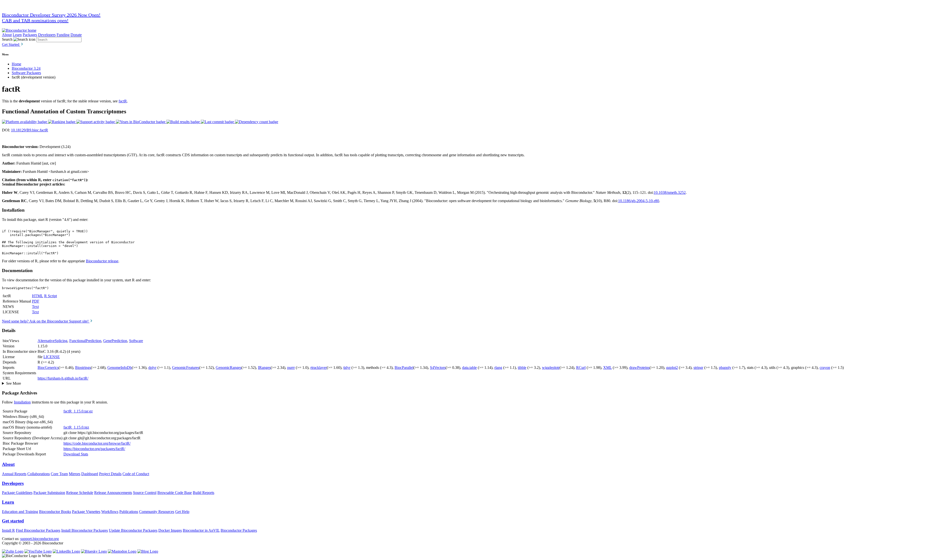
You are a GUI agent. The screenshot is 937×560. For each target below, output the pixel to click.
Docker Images (170, 530)
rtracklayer (318, 367)
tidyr (346, 367)
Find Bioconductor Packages (38, 530)
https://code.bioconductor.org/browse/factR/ (97, 443)
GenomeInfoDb (119, 367)
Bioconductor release (102, 261)
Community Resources (156, 512)
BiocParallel (404, 367)
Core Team (59, 474)
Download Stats (75, 454)
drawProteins (639, 367)
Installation (22, 402)
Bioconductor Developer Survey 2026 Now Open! (51, 15)
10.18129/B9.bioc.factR (29, 130)
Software (136, 341)
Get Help (182, 512)
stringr (698, 367)
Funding (63, 35)
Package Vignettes (86, 512)
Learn (17, 35)
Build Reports (203, 493)
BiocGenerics (48, 367)
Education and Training (20, 512)
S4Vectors (438, 367)
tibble (522, 367)
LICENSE (51, 357)
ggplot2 (672, 367)
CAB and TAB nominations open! (35, 20)
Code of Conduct (135, 474)
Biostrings (83, 367)
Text (35, 307)
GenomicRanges (228, 367)
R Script (50, 296)
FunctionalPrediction (85, 341)
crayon (825, 367)
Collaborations (38, 474)
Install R (8, 530)
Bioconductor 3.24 (26, 68)
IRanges (264, 367)
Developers (47, 35)
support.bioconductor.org (39, 539)
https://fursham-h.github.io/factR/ (63, 378)
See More (13, 383)
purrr (291, 367)
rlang (498, 367)
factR (123, 101)
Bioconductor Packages (239, 530)
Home (16, 64)
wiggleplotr (551, 367)
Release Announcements (113, 493)
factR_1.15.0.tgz (76, 427)
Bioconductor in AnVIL (201, 530)
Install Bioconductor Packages (84, 530)
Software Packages (26, 73)
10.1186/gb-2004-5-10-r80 (638, 201)
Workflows (109, 512)
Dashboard (89, 474)
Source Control (144, 493)
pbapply (725, 367)
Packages (30, 35)
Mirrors (74, 474)
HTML (37, 296)
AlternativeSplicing (52, 341)
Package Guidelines (17, 493)
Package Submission (49, 493)
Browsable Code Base (174, 493)
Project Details (110, 474)
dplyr (152, 367)
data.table (469, 367)
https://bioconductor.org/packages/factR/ (94, 449)
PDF (35, 301)
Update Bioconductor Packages (133, 530)
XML (607, 367)
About (7, 35)
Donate (76, 35)
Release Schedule (79, 493)
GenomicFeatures (185, 367)
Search (7, 39)
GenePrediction (115, 341)
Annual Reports (14, 474)
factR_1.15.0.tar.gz (78, 411)
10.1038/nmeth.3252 (670, 192)
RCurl (581, 367)
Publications (128, 512)
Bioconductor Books (55, 512)
